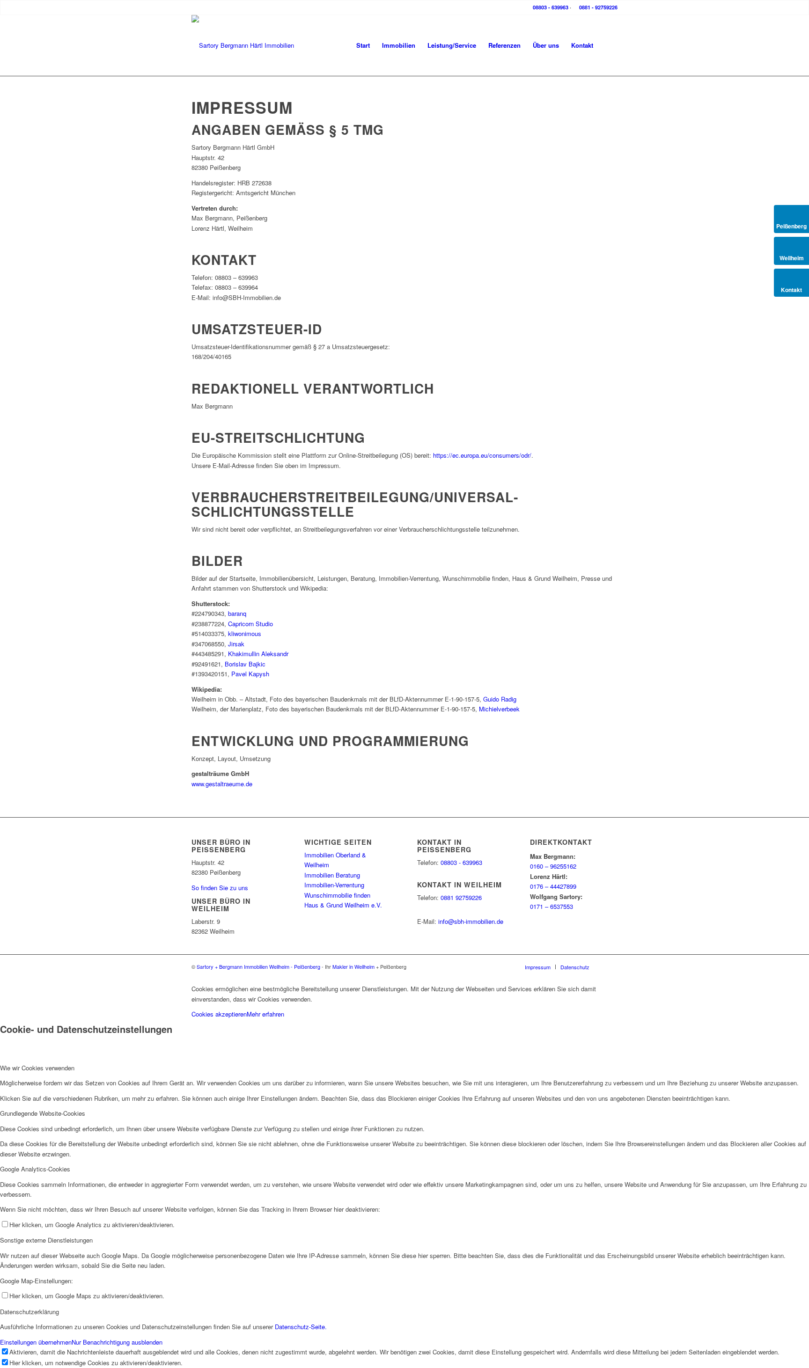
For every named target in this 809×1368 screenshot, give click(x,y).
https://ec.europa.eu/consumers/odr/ (482, 455)
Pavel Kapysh (250, 673)
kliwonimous (244, 633)
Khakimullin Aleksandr (258, 653)
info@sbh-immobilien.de (470, 921)
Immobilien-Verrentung (334, 884)
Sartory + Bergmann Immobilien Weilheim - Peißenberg (258, 966)
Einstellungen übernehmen (36, 1342)
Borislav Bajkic (245, 663)
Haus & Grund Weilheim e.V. (343, 904)
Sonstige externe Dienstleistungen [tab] (46, 1240)
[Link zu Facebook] (610, 966)
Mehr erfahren (265, 1014)
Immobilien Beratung (332, 875)
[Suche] (608, 45)
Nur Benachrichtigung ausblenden (117, 1342)
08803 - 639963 (549, 7)
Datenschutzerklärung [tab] (29, 1311)
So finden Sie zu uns (219, 887)
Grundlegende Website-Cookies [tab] (42, 1113)
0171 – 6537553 (551, 906)
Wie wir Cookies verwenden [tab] (37, 1067)
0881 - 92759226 (598, 7)
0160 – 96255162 (553, 866)
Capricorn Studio (250, 623)
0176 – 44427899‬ (553, 886)
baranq (237, 613)
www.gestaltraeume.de (221, 783)
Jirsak (236, 643)
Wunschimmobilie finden (337, 895)
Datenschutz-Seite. (301, 1326)
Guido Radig (499, 699)
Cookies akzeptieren (219, 1014)
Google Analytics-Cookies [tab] (35, 1168)
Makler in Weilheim (353, 966)
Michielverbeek (499, 708)
